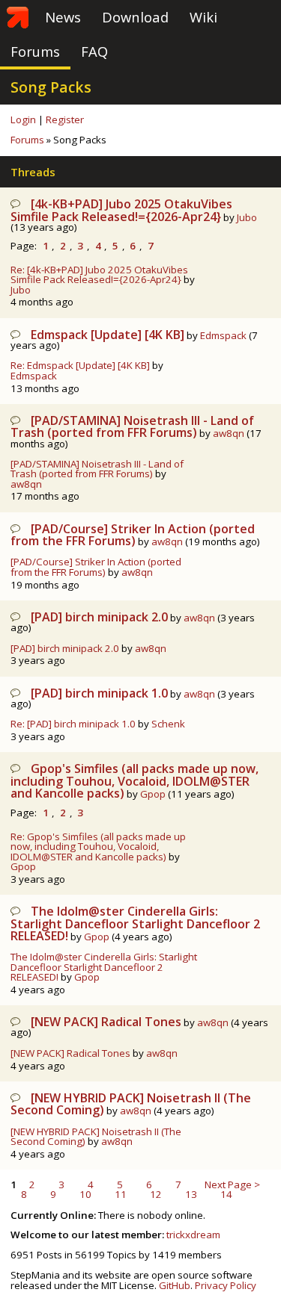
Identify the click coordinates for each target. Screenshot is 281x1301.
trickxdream (193, 1234)
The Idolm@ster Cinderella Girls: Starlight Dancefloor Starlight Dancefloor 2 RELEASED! (135, 923)
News (63, 16)
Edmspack (223, 335)
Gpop (153, 794)
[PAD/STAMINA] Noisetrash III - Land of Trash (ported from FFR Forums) (132, 426)
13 (191, 1194)
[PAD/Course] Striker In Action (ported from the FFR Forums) (132, 535)
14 (226, 1194)
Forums (35, 51)
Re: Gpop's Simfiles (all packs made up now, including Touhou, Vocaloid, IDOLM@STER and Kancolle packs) (98, 846)
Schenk (168, 723)
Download (135, 16)
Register (65, 119)
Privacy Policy (225, 1285)
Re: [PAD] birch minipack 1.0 (73, 723)
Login (23, 119)
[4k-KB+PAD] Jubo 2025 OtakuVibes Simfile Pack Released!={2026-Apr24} (121, 210)
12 (156, 1194)
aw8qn (228, 433)
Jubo (247, 217)
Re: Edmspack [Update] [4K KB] (80, 365)
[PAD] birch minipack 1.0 (99, 693)
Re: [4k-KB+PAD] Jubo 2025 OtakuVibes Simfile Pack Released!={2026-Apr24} (99, 274)
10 (85, 1194)
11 (121, 1194)
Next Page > (232, 1185)
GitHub (174, 1285)
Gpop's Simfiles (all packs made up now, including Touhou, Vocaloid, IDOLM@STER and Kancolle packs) (134, 780)
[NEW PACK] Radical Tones (106, 1021)
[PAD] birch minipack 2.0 (99, 617)
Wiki (203, 16)
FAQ (94, 51)
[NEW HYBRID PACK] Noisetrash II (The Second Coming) (95, 1136)
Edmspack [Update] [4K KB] (107, 334)
